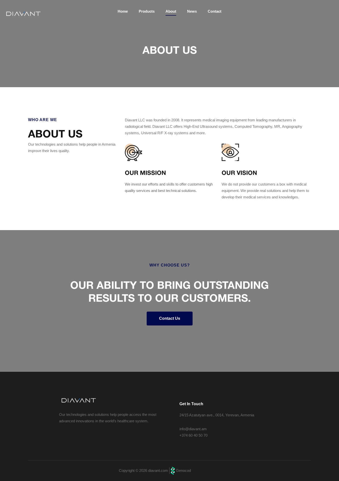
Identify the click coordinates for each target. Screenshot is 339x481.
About (171, 11)
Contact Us (169, 318)
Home (123, 11)
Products (147, 11)
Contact (214, 11)
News (192, 11)
